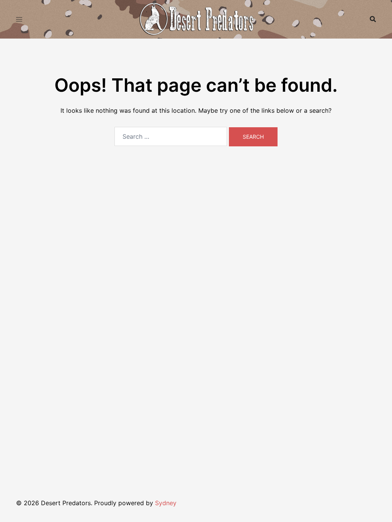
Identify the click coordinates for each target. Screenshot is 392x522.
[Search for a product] (373, 19)
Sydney (165, 503)
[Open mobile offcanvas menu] (19, 19)
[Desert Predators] (196, 18)
